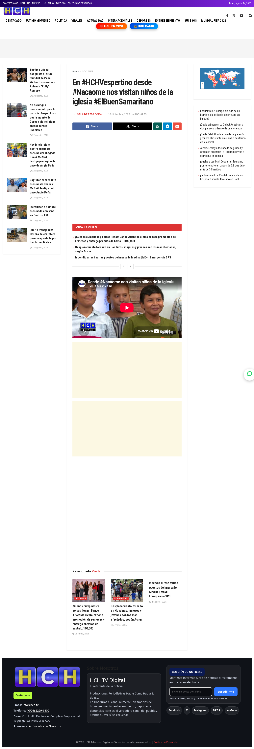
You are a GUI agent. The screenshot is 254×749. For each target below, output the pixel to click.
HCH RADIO (48, 3)
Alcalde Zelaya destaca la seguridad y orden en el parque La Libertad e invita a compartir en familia (222, 151)
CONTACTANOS (10, 3)
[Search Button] (250, 16)
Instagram (200, 710)
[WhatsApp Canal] (249, 374)
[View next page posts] (131, 266)
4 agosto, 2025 (158, 602)
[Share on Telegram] (167, 126)
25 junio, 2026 (81, 633)
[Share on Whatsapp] (157, 126)
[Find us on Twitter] (234, 15)
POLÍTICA (61, 20)
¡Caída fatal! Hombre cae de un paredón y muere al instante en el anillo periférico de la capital (223, 138)
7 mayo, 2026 (120, 625)
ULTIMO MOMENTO (38, 20)
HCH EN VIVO (33, 3)
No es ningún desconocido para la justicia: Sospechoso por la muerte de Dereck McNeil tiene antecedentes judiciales (43, 117)
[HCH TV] (47, 677)
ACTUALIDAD (95, 20)
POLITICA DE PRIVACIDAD (80, 3)
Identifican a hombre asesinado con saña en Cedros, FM (43, 211)
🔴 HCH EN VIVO (111, 26)
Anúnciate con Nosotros (45, 726)
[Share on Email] (177, 126)
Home (75, 71)
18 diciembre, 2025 (119, 114)
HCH (22, 3)
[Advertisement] (127, 47)
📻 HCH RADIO (144, 26)
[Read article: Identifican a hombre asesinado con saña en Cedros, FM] (17, 212)
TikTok (216, 710)
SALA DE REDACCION (90, 114)
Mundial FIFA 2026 (213, 20)
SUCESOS (190, 20)
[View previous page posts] (123, 266)
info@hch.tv (30, 705)
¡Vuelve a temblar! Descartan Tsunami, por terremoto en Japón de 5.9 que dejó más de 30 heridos (222, 165)
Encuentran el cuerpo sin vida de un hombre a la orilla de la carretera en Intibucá (220, 114)
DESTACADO (14, 20)
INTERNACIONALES (120, 20)
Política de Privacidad (166, 742)
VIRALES (77, 20)
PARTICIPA (60, 3)
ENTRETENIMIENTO (167, 20)
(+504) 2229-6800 (38, 710)
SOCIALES (87, 71)
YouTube (232, 710)
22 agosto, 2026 (40, 135)
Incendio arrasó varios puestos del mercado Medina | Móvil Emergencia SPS (123, 257)
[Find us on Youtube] (241, 15)
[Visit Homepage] (17, 11)
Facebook (174, 710)
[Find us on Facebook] (227, 15)
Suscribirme (226, 692)
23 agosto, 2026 (40, 96)
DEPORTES (144, 20)
